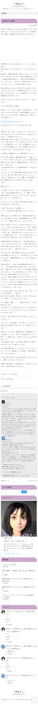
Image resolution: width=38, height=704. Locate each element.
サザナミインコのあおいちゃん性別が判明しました (21, 613)
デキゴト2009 (13, 374)
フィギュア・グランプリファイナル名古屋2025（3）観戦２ (17, 596)
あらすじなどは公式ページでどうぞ (12, 121)
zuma (6, 403)
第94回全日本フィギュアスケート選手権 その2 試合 (18, 588)
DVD (7, 379)
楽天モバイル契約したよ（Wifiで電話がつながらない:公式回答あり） (21, 630)
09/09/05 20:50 (6, 441)
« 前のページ (5, 480)
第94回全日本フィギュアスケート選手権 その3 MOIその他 (17, 580)
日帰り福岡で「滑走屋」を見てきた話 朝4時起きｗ (18, 572)
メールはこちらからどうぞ (12, 553)
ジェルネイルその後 (8, 564)
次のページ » (33, 480)
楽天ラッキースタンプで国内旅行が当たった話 (21, 659)
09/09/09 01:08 (6, 405)
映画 (11, 379)
